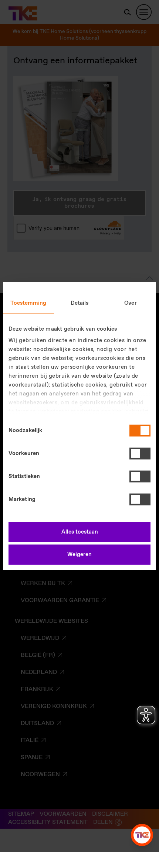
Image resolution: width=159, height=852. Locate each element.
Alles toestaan (79, 531)
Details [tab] (80, 303)
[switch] (139, 453)
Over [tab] (130, 303)
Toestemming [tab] (28, 303)
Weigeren (79, 554)
